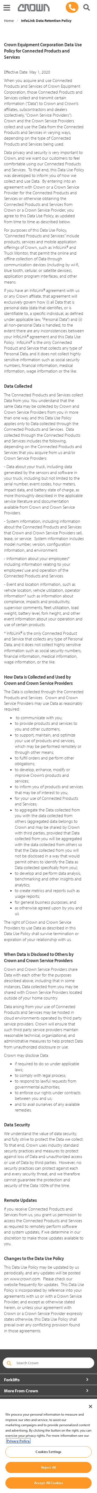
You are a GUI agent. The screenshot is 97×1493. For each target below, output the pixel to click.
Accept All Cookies (48, 1483)
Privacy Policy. (18, 1441)
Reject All (48, 1467)
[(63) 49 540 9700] (72, 7)
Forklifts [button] (12, 1379)
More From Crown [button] (21, 1390)
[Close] (90, 1406)
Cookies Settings (48, 1451)
